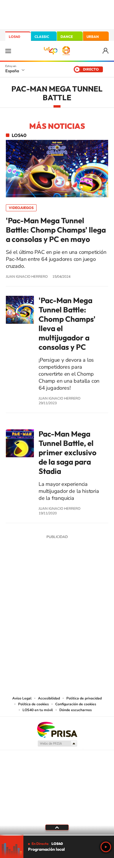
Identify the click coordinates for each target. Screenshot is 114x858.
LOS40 (14, 36)
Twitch (80, 580)
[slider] (57, 835)
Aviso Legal (22, 698)
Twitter (57, 580)
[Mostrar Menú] (8, 50)
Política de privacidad (84, 698)
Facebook (68, 580)
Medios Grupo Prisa (57, 743)
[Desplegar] (57, 827)
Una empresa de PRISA (57, 729)
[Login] (106, 51)
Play (106, 847)
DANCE (67, 36)
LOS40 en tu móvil (38, 710)
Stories (92, 580)
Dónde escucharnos (75, 710)
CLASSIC (41, 36)
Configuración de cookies (75, 704)
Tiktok (33, 580)
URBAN (93, 36)
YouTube (45, 580)
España (12, 70)
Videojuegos (21, 207)
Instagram (22, 580)
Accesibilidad (49, 698)
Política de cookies (33, 704)
